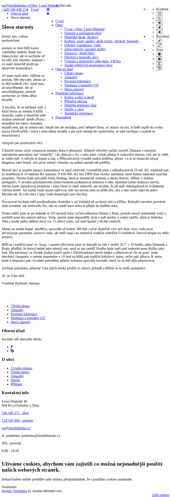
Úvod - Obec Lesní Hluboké (84, 29)
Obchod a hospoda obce (81, 57)
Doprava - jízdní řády (79, 53)
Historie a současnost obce (83, 33)
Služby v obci (74, 109)
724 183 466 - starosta (17, 420)
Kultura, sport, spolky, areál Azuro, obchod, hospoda (101, 41)
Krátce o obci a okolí (79, 97)
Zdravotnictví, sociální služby (85, 49)
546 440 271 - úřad (15, 413)
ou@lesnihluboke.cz (16, 5)
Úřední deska (73, 73)
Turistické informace (78, 113)
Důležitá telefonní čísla (80, 105)
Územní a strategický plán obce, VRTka (92, 61)
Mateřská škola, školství (81, 37)
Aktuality (70, 77)
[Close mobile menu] (48, 13)
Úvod (59, 21)
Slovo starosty (74, 89)
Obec (59, 25)
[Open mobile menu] (48, 9)
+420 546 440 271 (15, 9)
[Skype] (12, 351)
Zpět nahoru (160, 495)
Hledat (15, 380)
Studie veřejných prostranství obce (88, 65)
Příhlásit (16, 384)
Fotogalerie (63, 117)
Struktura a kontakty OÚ (81, 85)
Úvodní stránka (21, 368)
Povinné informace (77, 81)
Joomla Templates (14, 491)
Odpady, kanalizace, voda (82, 45)
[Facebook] (12, 347)
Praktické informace (69, 93)
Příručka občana (75, 101)
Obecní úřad (64, 69)
